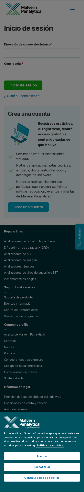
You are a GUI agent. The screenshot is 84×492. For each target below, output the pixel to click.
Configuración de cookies (42, 477)
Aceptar (42, 456)
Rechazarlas (42, 466)
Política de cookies (49, 445)
